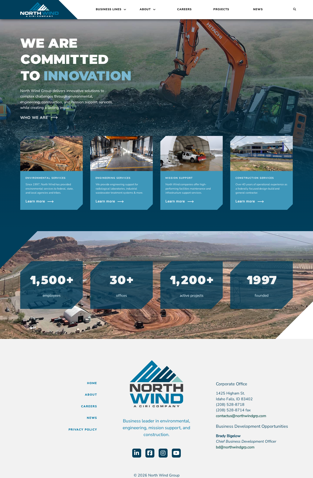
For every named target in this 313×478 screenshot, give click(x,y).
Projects (221, 9)
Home (92, 383)
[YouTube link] (176, 453)
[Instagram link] (163, 453)
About (145, 9)
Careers (184, 9)
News (258, 9)
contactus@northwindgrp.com (241, 415)
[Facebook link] (149, 453)
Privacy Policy (83, 430)
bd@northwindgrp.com (235, 447)
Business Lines (108, 9)
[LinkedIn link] (136, 453)
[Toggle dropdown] (124, 9)
